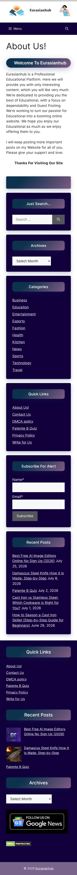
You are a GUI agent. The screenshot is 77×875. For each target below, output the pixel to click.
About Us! (20, 407)
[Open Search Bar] (67, 29)
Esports (18, 321)
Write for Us (22, 442)
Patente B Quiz (24, 428)
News (17, 349)
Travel (17, 370)
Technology (21, 363)
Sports (17, 356)
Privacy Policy (23, 435)
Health (17, 335)
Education (20, 307)
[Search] (58, 220)
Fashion (18, 328)
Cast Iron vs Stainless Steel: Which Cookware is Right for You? (35, 603)
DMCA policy (22, 421)
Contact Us (21, 414)
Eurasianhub (45, 868)
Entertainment (24, 314)
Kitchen (18, 342)
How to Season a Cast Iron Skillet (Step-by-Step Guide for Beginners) (37, 620)
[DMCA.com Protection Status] (18, 845)
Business (19, 300)
